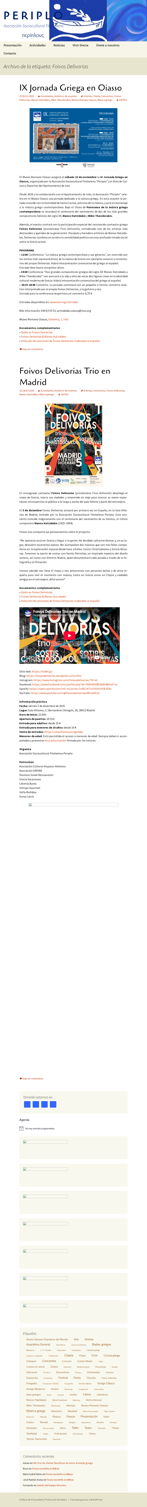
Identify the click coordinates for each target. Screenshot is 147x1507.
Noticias (59, 45)
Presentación (13, 45)
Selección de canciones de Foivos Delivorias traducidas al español (60, 341)
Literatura (102, 1394)
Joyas (49, 1395)
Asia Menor (60, 1345)
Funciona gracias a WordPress (86, 1499)
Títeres (115, 1428)
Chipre (82, 1355)
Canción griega (93, 1350)
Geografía (69, 1384)
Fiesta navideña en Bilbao (45, 1468)
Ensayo (78, 1373)
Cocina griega (112, 1355)
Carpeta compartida (34, 1356)
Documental (100, 1367)
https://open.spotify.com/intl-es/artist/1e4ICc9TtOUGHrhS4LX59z (70, 688)
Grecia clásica (85, 1383)
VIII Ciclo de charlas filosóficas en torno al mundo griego (63, 1463)
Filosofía (91, 1378)
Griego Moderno (35, 1389)
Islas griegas (33, 1394)
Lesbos (73, 1394)
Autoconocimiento (78, 1345)
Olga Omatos (109, 1411)
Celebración (53, 1356)
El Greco (46, 1373)
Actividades (37, 45)
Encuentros (62, 1372)
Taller (75, 1427)
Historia (54, 1389)
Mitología (70, 1405)
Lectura (60, 1395)
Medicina (76, 1400)
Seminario (31, 1428)
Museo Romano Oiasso (84, 100)
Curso (54, 1366)
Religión (72, 1422)
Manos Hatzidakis (40, 100)
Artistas (88, 96)
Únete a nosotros (108, 45)
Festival (63, 1377)
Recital (44, 1422)
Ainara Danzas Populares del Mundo (47, 1339)
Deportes (67, 1367)
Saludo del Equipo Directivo (51, 1485)
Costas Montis (85, 1361)
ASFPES (123, 100)
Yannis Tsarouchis (36, 1439)
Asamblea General (38, 1344)
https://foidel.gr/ (42, 671)
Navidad (72, 1411)
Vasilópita (31, 1433)
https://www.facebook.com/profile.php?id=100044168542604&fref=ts (74, 684)
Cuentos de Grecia (35, 1367)
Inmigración (83, 1389)
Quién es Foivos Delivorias (37, 332)
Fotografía (31, 1383)
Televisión (102, 1428)
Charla (96, 96)
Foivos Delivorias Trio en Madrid (64, 376)
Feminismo (48, 1378)
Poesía (71, 1416)
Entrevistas (93, 1372)
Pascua (43, 1417)
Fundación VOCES (51, 1384)
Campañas (76, 1350)
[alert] (73, 1128)
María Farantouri (59, 1400)
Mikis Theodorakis (60, 100)
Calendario (61, 1350)
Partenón (30, 1417)
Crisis (100, 1361)
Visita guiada (60, 1434)
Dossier (115, 1367)
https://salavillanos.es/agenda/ (63, 732)
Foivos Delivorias (115, 390)
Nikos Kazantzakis (90, 1411)
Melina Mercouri (94, 1400)
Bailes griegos (101, 1344)
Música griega (105, 100)
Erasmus (110, 1372)
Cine (95, 1355)
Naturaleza (56, 1411)
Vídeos (92, 1434)
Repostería (86, 1422)
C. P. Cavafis (45, 1350)
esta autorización (55, 740)
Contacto (10, 53)
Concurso (67, 1361)
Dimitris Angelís (83, 1367)
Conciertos (107, 96)
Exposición (32, 1378)
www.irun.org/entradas (64, 302)
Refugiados (58, 1422)
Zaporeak (57, 1439)
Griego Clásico (106, 1383)
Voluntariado (78, 1434)
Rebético (30, 1422)
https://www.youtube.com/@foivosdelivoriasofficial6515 (65, 693)
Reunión (100, 1422)
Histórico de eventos (65, 96)
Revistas (113, 1422)
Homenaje (68, 1389)
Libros (87, 1394)
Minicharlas (55, 1406)
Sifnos (63, 1428)
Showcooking (48, 1428)
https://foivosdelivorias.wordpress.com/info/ (54, 676)
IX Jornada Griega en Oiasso (70, 88)
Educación (31, 1372)
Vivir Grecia (80, 45)
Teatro (88, 1428)
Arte (76, 1339)
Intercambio (99, 1389)
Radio (106, 1417)
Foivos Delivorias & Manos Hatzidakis (43, 336)
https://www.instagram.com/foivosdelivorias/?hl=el (66, 680)
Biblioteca (30, 1350)
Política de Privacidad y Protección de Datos (43, 1499)
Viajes (45, 1434)
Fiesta (77, 1377)
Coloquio (31, 1361)
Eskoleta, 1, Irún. (58, 319)
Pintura (57, 1416)
